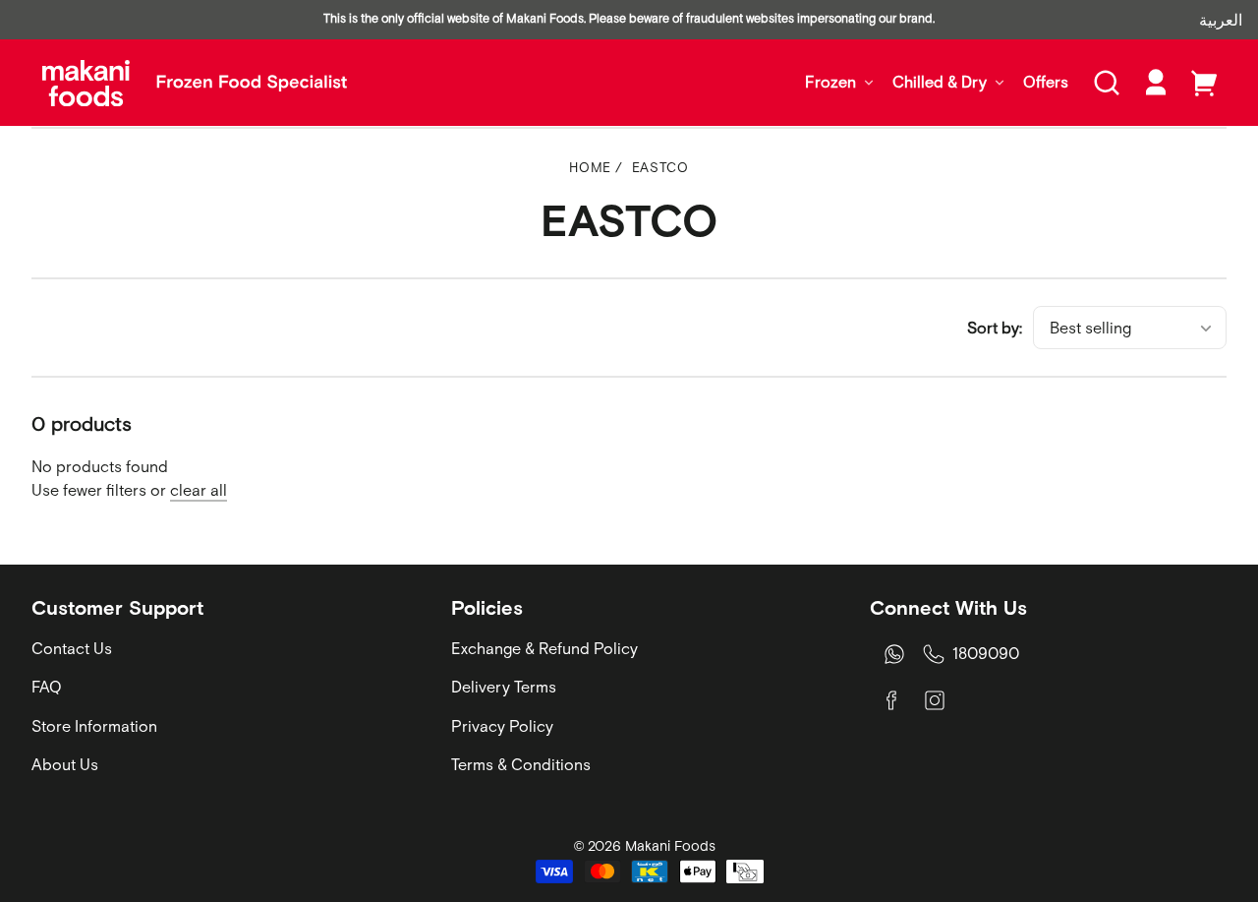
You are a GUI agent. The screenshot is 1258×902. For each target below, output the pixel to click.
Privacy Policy (502, 726)
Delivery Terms (503, 686)
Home (590, 167)
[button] (1106, 82)
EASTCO (660, 167)
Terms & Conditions (521, 764)
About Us (64, 764)
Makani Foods (670, 846)
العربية (1220, 20)
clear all (198, 490)
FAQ (46, 686)
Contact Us (71, 648)
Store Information (94, 726)
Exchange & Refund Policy (544, 648)
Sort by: (994, 327)
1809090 (985, 653)
